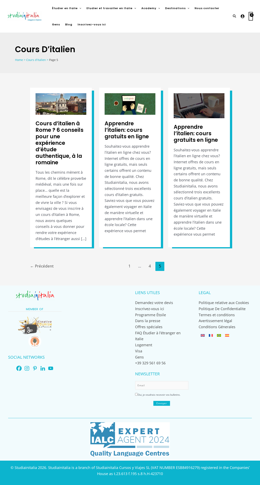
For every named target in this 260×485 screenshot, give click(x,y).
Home (19, 60)
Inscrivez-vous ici (149, 308)
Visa (138, 351)
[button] (79, 8)
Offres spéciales (148, 326)
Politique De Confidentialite (222, 308)
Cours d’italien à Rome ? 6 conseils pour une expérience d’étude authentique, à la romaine (59, 143)
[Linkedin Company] (42, 368)
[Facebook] (19, 368)
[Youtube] (50, 368)
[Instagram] (26, 368)
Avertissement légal (215, 320)
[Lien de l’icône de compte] (242, 16)
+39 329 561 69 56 (150, 363)
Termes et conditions (217, 314)
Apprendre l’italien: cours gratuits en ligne (127, 130)
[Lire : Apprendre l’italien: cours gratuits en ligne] (130, 103)
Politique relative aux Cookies (224, 302)
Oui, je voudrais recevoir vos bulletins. (159, 394)
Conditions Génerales (217, 326)
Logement (143, 344)
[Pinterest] (34, 368)
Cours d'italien (36, 60)
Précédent (42, 266)
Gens (139, 357)
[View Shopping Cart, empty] (251, 16)
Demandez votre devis (154, 302)
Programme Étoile (150, 314)
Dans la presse (147, 320)
